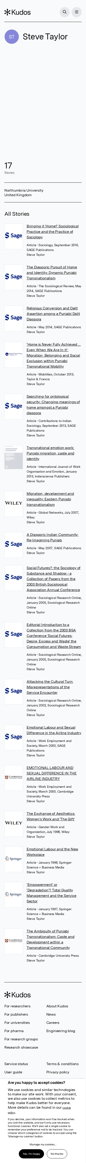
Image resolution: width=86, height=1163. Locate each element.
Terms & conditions (62, 1064)
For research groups (21, 1039)
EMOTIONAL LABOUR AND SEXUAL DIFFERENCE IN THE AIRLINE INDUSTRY (52, 773)
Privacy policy (57, 1072)
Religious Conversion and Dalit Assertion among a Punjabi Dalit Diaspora (53, 313)
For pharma (14, 1031)
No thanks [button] (57, 1153)
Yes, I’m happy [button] (31, 1153)
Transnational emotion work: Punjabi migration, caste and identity (50, 453)
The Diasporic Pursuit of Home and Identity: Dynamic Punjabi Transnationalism (52, 272)
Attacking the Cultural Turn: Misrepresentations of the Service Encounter (50, 687)
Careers (53, 1022)
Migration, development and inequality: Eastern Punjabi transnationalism (50, 499)
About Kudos (57, 1006)
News (51, 1014)
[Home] (17, 12)
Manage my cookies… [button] (43, 1144)
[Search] (65, 12)
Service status (16, 1064)
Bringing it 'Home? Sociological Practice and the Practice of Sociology (53, 231)
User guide (13, 1072)
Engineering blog (60, 1031)
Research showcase (21, 1047)
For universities (17, 1022)
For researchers (17, 1006)
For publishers (16, 1014)
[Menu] (77, 12)
